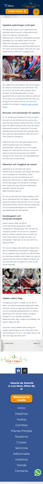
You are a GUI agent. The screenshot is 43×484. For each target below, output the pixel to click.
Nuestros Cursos (21, 439)
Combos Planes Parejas (21, 428)
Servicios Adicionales (21, 450)
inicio (21, 408)
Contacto (21, 471)
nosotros (21, 459)
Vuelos (21, 419)
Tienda (21, 465)
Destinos (21, 413)
